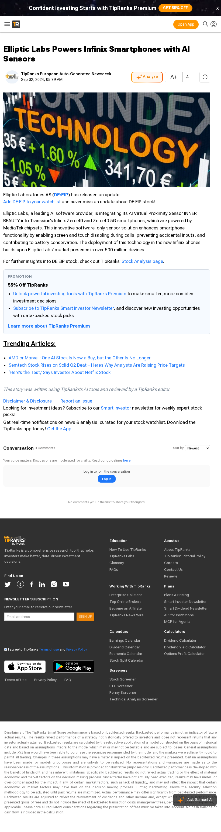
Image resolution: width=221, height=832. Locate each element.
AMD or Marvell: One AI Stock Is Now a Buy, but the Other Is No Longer (80, 357)
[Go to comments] (204, 77)
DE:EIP (61, 194)
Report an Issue (76, 401)
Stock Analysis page (142, 261)
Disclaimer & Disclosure (27, 401)
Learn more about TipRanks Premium (49, 326)
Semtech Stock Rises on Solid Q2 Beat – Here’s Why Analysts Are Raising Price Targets (97, 365)
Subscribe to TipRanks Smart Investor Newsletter (63, 308)
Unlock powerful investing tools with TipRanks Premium (70, 293)
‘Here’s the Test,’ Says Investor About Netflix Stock (59, 372)
